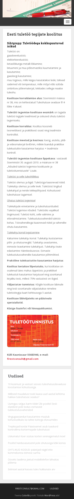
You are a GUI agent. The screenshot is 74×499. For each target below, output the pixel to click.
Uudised (54, 488)
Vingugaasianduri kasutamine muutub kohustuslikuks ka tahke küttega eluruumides (33, 418)
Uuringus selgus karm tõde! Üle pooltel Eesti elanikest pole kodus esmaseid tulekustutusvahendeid (32, 407)
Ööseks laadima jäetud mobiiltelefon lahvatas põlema (33, 461)
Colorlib (26, 495)
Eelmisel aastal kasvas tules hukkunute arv (31, 469)
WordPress (49, 495)
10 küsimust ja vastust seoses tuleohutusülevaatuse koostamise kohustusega (37, 385)
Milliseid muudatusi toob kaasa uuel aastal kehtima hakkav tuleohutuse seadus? (36, 395)
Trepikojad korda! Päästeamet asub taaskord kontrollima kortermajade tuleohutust (33, 428)
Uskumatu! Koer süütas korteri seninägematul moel (36, 436)
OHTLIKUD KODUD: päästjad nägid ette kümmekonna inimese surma (30, 451)
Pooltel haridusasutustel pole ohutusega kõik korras (37, 443)
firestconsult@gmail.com (23, 358)
